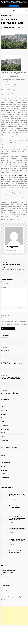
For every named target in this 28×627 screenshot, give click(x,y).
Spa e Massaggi (5, 429)
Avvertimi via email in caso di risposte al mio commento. (14, 321)
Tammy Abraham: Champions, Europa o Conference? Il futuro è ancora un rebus (11, 377)
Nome (3, 308)
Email (12, 308)
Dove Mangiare (5, 399)
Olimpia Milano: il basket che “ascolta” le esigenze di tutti (16, 551)
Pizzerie (3, 406)
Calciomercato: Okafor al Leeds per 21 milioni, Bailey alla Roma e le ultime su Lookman (17, 518)
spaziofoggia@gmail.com (14, 250)
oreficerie (3, 451)
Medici (3, 474)
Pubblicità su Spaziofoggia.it (8, 570)
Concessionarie (5, 470)
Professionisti (5, 477)
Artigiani (3, 466)
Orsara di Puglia (9, 15)
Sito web (21, 308)
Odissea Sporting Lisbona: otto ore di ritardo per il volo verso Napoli (17, 541)
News (3, 15)
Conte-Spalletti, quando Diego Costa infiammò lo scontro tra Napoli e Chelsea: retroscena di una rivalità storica (17, 495)
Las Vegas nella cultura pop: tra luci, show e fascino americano (17, 529)
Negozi (3, 436)
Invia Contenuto (5, 574)
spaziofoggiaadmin (9, 27)
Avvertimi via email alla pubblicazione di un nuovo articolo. (14, 324)
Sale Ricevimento (5, 462)
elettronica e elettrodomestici (9, 447)
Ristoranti (3, 403)
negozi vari (4, 455)
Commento (4, 287)
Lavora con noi (5, 578)
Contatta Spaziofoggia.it (7, 580)
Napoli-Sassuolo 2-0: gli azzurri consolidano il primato (17, 506)
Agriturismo (4, 410)
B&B (2, 418)
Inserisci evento (5, 576)
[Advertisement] (14, 616)
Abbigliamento (5, 440)
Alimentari (3, 444)
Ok (10, 5)
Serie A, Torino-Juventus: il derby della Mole (12, 363)
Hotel (2, 421)
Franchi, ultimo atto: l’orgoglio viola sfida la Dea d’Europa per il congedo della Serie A (13, 392)
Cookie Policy (4, 582)
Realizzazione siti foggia (7, 572)
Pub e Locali (4, 433)
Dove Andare (4, 425)
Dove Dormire (4, 414)
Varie (2, 459)
